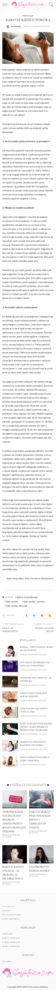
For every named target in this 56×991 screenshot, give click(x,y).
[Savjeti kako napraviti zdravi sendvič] (10, 697)
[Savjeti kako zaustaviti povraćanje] (10, 712)
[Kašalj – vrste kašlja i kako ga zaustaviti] (10, 651)
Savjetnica (16, 26)
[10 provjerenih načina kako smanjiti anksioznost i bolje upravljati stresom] (14, 799)
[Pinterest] (42, 615)
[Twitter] (34, 615)
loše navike (12, 601)
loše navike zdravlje (16, 605)
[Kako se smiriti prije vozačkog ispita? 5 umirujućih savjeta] (41, 799)
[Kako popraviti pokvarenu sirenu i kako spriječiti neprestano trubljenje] (10, 729)
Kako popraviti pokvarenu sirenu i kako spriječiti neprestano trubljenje (36, 726)
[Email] (50, 615)
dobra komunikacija (27, 597)
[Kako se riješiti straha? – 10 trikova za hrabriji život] (14, 854)
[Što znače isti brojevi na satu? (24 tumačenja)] (10, 666)
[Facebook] (26, 615)
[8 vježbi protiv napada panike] (41, 854)
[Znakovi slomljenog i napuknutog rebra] (10, 745)
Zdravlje (21, 806)
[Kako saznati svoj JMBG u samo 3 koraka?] (10, 761)
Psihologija (28, 15)
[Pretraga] (50, 4)
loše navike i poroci (34, 601)
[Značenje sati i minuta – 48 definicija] (10, 681)
